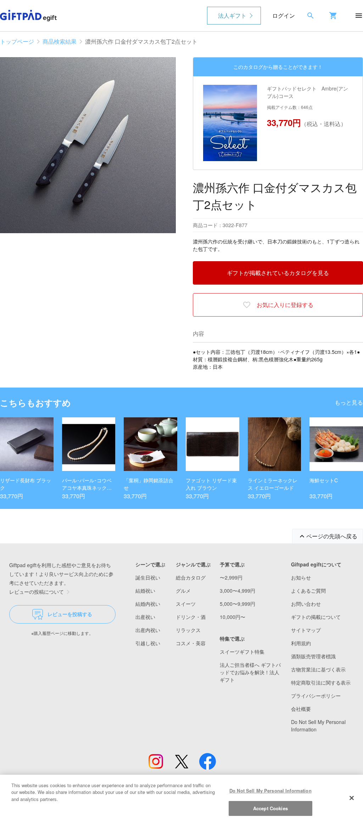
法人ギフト (232, 15)
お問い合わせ (306, 603)
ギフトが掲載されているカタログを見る (278, 273)
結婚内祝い (147, 603)
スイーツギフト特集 (242, 651)
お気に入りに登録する (285, 305)
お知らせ (301, 577)
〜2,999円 (231, 577)
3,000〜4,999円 (237, 590)
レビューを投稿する (70, 614)
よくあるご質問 (308, 590)
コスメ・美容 (191, 643)
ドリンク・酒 (191, 616)
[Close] (351, 798)
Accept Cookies (270, 808)
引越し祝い (147, 643)
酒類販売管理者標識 (313, 656)
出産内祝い (147, 629)
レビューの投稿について (36, 591)
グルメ (183, 590)
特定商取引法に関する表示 (321, 682)
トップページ (17, 41)
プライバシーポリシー (316, 695)
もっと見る (349, 402)
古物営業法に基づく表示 (318, 669)
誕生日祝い (147, 577)
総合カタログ (191, 577)
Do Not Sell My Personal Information (270, 790)
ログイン (283, 15)
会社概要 (301, 708)
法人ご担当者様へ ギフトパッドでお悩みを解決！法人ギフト (250, 672)
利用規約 (301, 643)
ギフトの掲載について (316, 616)
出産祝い (145, 616)
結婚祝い (145, 590)
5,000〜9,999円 (237, 603)
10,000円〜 (232, 616)
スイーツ (186, 603)
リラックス (188, 629)
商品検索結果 (60, 41)
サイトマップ (306, 629)
